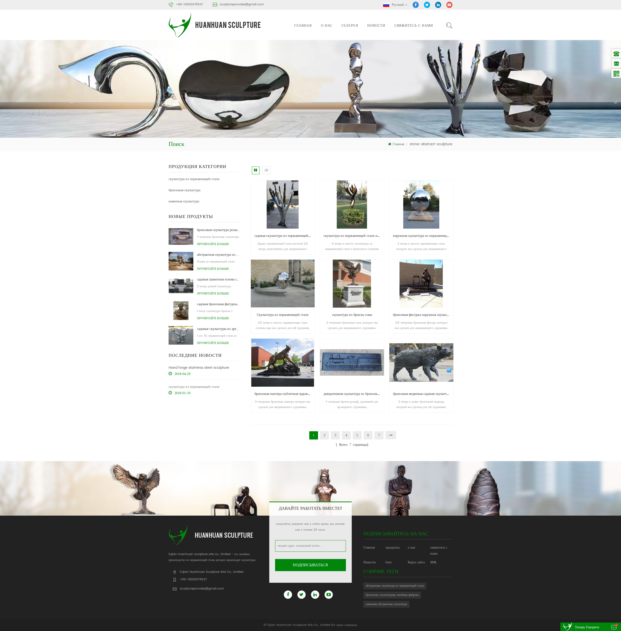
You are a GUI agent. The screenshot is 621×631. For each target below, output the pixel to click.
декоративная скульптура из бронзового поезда (354, 394)
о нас (326, 25)
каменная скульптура (184, 201)
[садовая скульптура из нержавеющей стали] (283, 204)
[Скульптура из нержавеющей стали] (283, 283)
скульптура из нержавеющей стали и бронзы (354, 236)
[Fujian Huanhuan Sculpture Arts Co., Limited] (215, 25)
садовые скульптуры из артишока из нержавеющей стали (218, 329)
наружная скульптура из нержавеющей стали (423, 236)
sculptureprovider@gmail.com (242, 4)
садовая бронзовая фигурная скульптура (218, 304)
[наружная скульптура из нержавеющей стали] (421, 204)
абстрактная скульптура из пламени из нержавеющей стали (218, 254)
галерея (350, 25)
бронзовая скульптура (184, 190)
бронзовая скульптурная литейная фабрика (392, 595)
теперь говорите (587, 627)
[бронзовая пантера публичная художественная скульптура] (283, 362)
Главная (303, 25)
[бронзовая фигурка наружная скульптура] (421, 283)
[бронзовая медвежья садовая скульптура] (421, 362)
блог (388, 562)
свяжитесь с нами (413, 25)
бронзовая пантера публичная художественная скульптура (284, 394)
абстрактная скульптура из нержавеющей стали (395, 585)
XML (433, 562)
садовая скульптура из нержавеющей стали (284, 236)
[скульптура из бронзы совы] (352, 283)
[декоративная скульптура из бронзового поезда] (352, 362)
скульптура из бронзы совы (352, 315)
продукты (392, 547)
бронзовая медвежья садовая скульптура (422, 394)
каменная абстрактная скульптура (386, 604)
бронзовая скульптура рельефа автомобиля (218, 230)
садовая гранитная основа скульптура (218, 279)
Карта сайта (416, 562)
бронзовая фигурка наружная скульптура (423, 315)
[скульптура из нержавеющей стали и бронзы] (352, 204)
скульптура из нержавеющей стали (194, 179)
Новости (376, 25)
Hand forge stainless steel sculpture (199, 367)
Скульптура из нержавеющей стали (283, 315)
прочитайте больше (213, 244)
